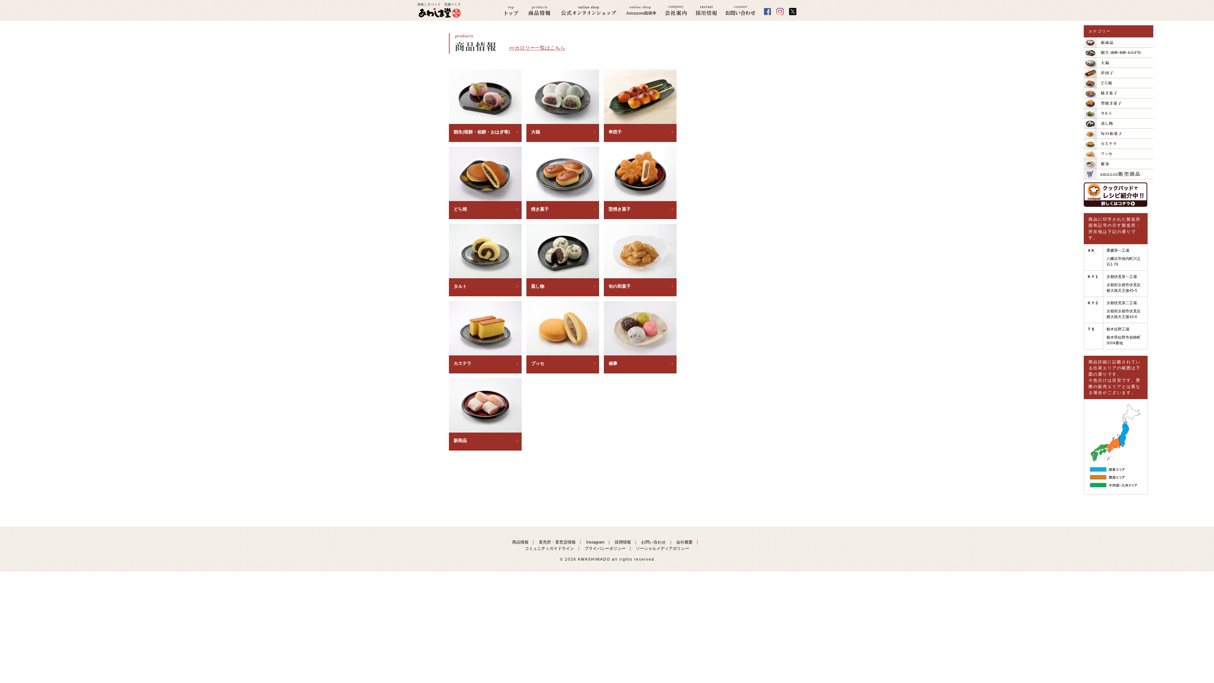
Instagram (595, 542)
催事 (613, 363)
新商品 (460, 440)
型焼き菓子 (620, 209)
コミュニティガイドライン (549, 548)
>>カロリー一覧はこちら (537, 48)
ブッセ (537, 363)
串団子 (615, 131)
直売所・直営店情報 (557, 542)
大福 (535, 131)
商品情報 (520, 542)
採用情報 (623, 542)
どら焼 (460, 209)
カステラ (462, 363)
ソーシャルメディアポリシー (662, 548)
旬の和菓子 (620, 286)
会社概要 (684, 542)
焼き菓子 (540, 209)
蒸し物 (537, 286)
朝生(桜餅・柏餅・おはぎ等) (482, 131)
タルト (460, 286)
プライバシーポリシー (605, 548)
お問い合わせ (653, 542)
